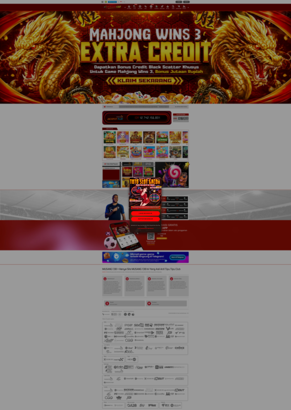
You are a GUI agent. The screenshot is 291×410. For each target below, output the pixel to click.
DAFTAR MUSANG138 (145, 219)
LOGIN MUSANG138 (145, 213)
